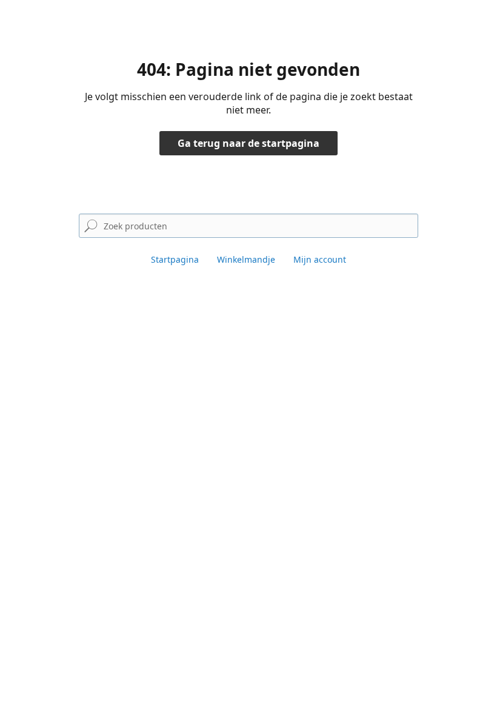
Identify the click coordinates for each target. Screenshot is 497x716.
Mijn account (319, 259)
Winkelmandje (246, 259)
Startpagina (175, 259)
